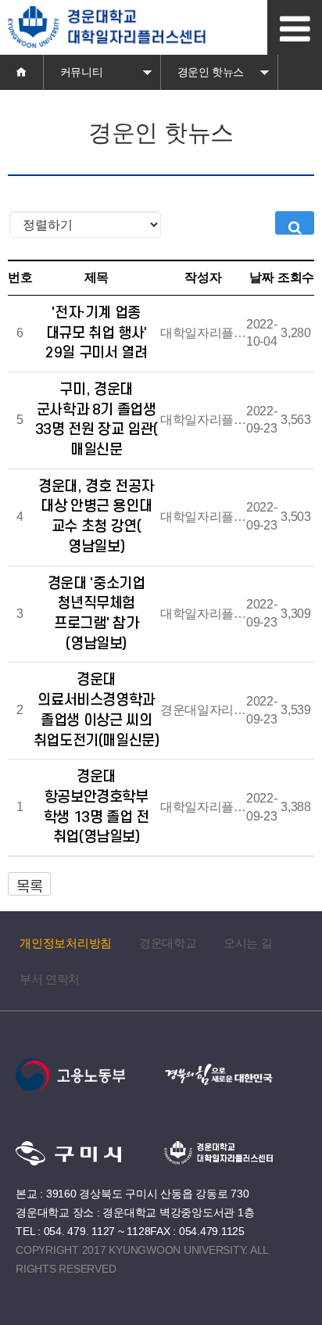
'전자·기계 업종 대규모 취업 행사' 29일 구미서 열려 (96, 333)
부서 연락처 (50, 979)
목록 (29, 887)
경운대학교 (167, 943)
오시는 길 (248, 943)
